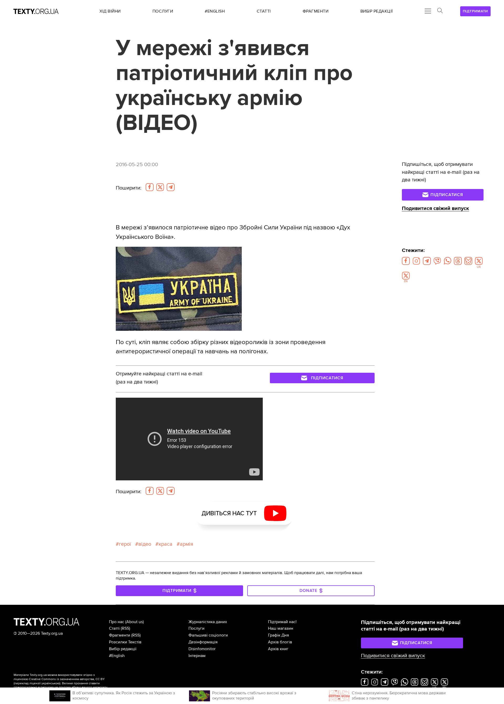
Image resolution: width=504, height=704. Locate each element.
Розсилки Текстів (125, 642)
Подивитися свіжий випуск (435, 208)
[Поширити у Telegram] (171, 187)
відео (144, 544)
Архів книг (278, 649)
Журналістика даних (207, 621)
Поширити (128, 188)
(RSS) (125, 628)
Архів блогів (280, 642)
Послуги (196, 628)
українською (50, 683)
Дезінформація (203, 642)
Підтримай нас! (282, 621)
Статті (114, 628)
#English (117, 655)
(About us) (134, 621)
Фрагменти (119, 635)
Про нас (116, 621)
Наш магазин (280, 628)
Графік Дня (278, 635)
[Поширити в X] (160, 187)
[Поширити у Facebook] (150, 187)
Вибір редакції (122, 649)
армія (186, 544)
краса (165, 544)
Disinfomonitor (202, 649)
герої (125, 544)
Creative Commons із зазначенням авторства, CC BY (67, 679)
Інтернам (197, 655)
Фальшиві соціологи (208, 635)
